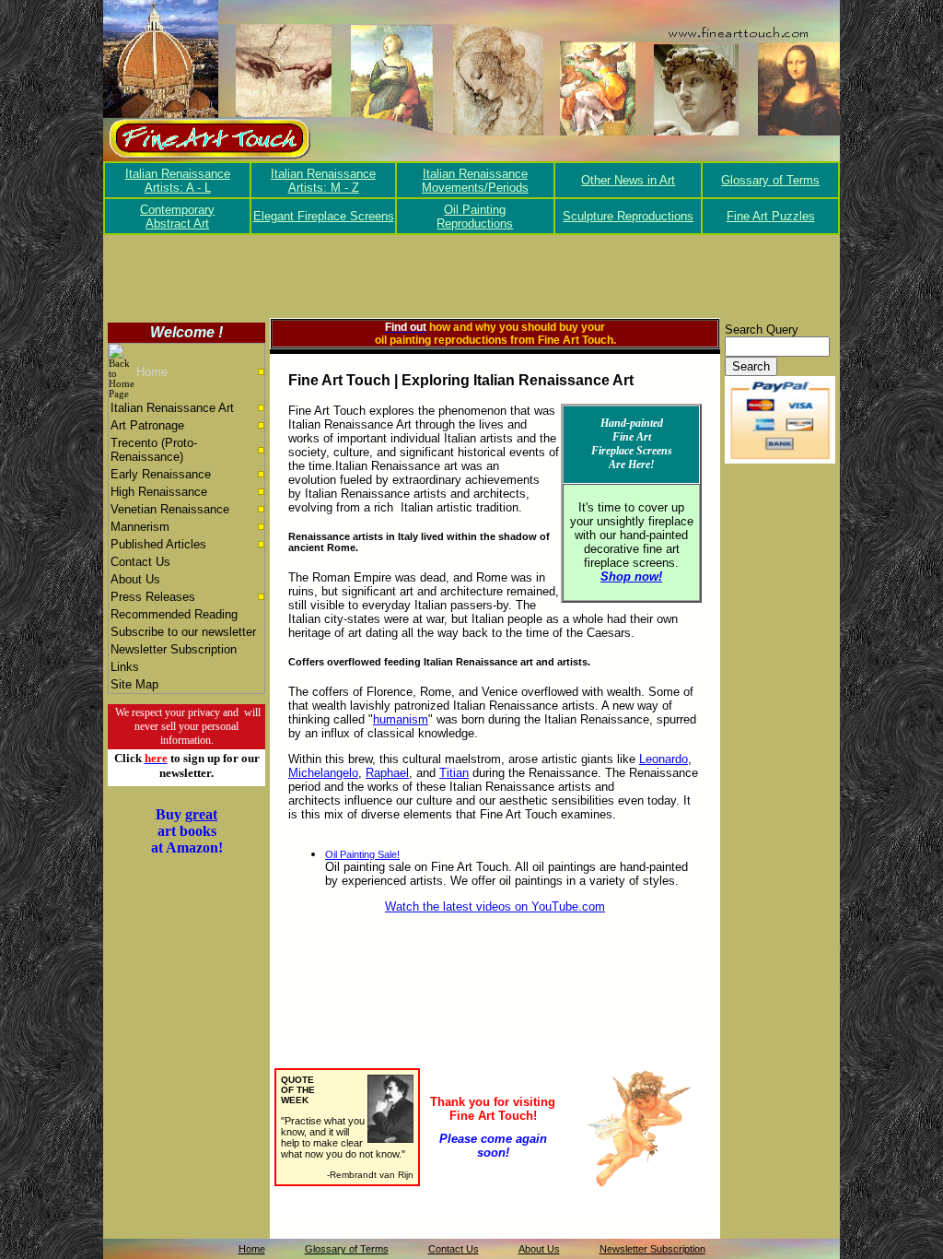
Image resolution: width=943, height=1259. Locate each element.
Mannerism (140, 527)
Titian (454, 773)
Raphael (387, 773)
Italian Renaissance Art (172, 408)
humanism (400, 719)
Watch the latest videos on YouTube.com (495, 906)
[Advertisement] (471, 276)
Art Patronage (147, 425)
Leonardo (663, 759)
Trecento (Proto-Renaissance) (154, 450)
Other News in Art (628, 180)
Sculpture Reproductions (628, 216)
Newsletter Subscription (174, 649)
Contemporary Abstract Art (177, 216)
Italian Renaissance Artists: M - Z (323, 180)
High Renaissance (159, 492)
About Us (135, 579)
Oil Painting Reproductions (475, 216)
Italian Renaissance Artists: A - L (177, 180)
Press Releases (153, 597)
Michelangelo (323, 773)
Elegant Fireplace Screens (323, 216)
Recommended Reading (174, 614)
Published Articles (158, 544)
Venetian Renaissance (170, 509)
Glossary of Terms (770, 180)
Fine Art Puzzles (771, 216)
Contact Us (140, 562)
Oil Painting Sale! (362, 854)
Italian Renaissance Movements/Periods (475, 180)
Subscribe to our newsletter (183, 632)
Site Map (134, 684)
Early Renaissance (161, 474)
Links (125, 667)
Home (152, 372)
